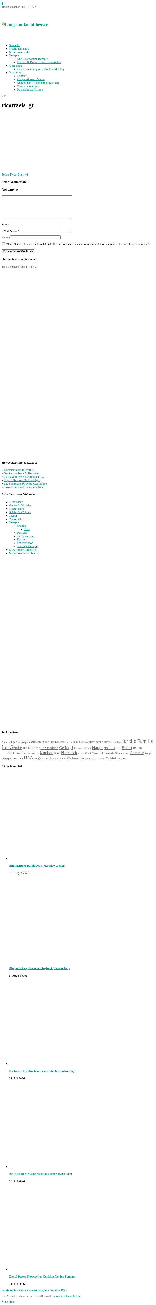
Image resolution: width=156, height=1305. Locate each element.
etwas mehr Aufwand (100, 741)
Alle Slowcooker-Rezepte (32, 58)
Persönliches (16, 519)
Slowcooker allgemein (22, 549)
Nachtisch (69, 753)
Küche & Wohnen (20, 512)
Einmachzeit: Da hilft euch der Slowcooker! (37, 865)
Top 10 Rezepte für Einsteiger (22, 480)
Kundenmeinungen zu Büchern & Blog (40, 69)
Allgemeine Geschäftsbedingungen (38, 82)
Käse (57, 753)
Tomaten (18, 758)
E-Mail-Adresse (10, 231)
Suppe (7, 758)
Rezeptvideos (25, 542)
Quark (88, 753)
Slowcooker (122, 753)
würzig (101, 758)
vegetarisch (43, 758)
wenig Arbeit (91, 758)
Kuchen (46, 752)
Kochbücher (16, 508)
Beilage (12, 741)
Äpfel (122, 758)
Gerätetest (80, 748)
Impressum (15, 72)
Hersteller (34, 473)
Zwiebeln (111, 758)
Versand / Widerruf (28, 86)
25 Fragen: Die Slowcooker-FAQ (24, 476)
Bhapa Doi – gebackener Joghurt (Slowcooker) (39, 968)
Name (5, 224)
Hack (89, 748)
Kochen (21, 539)
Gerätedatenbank (14, 473)
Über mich (15, 65)
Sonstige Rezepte (27, 546)
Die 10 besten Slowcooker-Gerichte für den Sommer (42, 1276)
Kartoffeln (9, 753)
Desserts (22, 532)
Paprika (81, 753)
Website (6, 237)
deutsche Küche (71, 742)
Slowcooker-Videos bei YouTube (24, 487)
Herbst (127, 748)
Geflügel (66, 747)
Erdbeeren (83, 742)
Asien (4, 742)
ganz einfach (48, 748)
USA (28, 757)
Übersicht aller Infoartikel (19, 470)
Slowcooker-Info (19, 52)
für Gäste (12, 747)
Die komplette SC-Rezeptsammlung (25, 483)
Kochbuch (21, 753)
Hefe (118, 748)
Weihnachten (76, 758)
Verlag (56, 758)
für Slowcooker (26, 536)
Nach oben (8, 1301)
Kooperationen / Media (31, 79)
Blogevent (27, 741)
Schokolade (107, 753)
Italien (137, 748)
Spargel (147, 753)
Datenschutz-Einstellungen (66, 1296)
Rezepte (14, 55)
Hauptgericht (103, 747)
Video (63, 758)
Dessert (59, 741)
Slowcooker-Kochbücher (24, 553)
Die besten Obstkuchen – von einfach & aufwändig (41, 1071)
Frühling (116, 742)
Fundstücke (16, 502)
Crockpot (48, 741)
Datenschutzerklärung (30, 89)
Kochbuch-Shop (19, 48)
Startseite (14, 45)
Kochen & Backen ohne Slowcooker (39, 62)
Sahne (95, 753)
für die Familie (137, 741)
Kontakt (21, 75)
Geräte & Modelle (20, 505)
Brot (27, 529)
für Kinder (30, 748)
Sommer (137, 753)
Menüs (13, 515)
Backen (21, 525)
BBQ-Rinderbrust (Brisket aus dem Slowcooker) (40, 1173)
